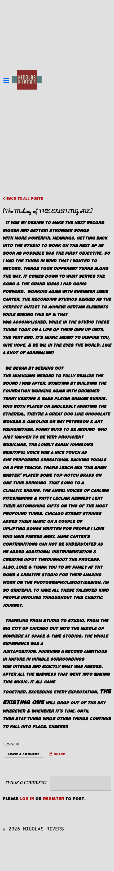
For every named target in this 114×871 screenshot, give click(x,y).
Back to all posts (24, 198)
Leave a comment (24, 754)
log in (27, 798)
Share (59, 754)
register (53, 798)
